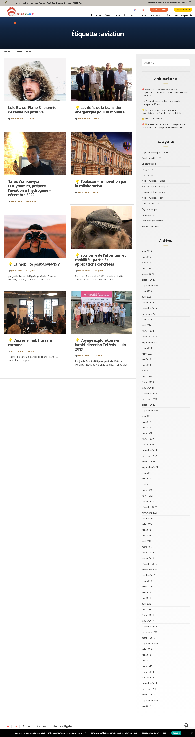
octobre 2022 (148, 404)
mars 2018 (147, 666)
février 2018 (148, 672)
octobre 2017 (148, 694)
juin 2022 (146, 421)
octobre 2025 (148, 279)
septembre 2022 (150, 410)
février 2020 (148, 552)
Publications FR (149, 214)
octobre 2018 (148, 637)
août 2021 (147, 473)
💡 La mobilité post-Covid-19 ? (34, 264)
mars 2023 (147, 376)
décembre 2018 (149, 626)
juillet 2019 (147, 586)
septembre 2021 (150, 467)
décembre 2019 (149, 564)
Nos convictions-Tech (152, 197)
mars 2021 (147, 490)
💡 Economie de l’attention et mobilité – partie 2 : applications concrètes (100, 260)
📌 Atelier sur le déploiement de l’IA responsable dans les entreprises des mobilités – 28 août (165, 92)
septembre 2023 (150, 342)
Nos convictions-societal (154, 192)
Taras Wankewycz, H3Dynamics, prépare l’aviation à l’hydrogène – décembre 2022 (29, 188)
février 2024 (148, 330)
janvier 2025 (148, 302)
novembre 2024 (149, 313)
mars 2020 (147, 546)
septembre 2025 (150, 285)
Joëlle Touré (16, 201)
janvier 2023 (148, 387)
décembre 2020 (149, 507)
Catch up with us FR (151, 158)
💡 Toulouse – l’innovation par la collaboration (101, 183)
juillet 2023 (147, 353)
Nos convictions (151, 15)
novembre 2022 (149, 399)
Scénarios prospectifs (179, 15)
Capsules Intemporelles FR (155, 152)
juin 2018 (146, 654)
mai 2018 (146, 660)
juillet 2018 (147, 649)
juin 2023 (146, 359)
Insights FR (147, 169)
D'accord (176, 733)
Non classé (147, 175)
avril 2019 (146, 603)
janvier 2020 (148, 558)
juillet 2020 (147, 524)
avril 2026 (146, 262)
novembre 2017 (149, 689)
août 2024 (147, 319)
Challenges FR (149, 163)
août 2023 (147, 348)
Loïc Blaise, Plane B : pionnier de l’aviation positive (33, 109)
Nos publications (126, 15)
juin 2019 (146, 592)
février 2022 (148, 438)
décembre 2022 (149, 393)
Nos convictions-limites (153, 180)
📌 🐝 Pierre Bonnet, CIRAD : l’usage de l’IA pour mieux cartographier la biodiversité (163, 126)
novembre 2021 (149, 456)
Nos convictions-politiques (155, 186)
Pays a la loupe (149, 209)
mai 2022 (146, 427)
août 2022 (147, 416)
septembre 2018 (150, 643)
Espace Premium (183, 9)
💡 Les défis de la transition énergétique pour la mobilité (99, 109)
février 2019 (148, 615)
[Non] (191, 733)
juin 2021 (146, 478)
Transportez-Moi (150, 226)
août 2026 (147, 251)
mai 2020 (146, 535)
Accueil (7, 51)
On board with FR (150, 203)
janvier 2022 (148, 444)
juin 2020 (146, 529)
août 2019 (147, 581)
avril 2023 (146, 370)
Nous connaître (100, 15)
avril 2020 (146, 541)
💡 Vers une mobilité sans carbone (30, 342)
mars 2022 (147, 433)
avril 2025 (146, 296)
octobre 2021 (148, 461)
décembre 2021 (149, 450)
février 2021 (148, 495)
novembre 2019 (149, 569)
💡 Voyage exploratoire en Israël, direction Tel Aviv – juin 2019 (100, 345)
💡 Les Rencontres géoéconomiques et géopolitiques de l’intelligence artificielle (161, 111)
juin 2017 (146, 706)
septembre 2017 (150, 700)
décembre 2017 (149, 683)
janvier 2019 (148, 620)
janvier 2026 (148, 274)
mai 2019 (146, 598)
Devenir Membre (159, 9)
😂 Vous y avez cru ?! (152, 118)
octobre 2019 (148, 575)
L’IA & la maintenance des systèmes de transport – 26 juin (161, 103)
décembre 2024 (149, 308)
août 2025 (147, 291)
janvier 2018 (148, 677)
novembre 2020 (149, 512)
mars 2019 (147, 609)
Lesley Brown (17, 118)
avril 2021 (146, 484)
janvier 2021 (148, 501)
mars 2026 (147, 268)
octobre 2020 (148, 518)
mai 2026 (146, 257)
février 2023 (148, 382)
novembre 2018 (149, 632)
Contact (41, 726)
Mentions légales (62, 726)
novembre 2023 (149, 336)
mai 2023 (146, 365)
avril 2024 (146, 325)
